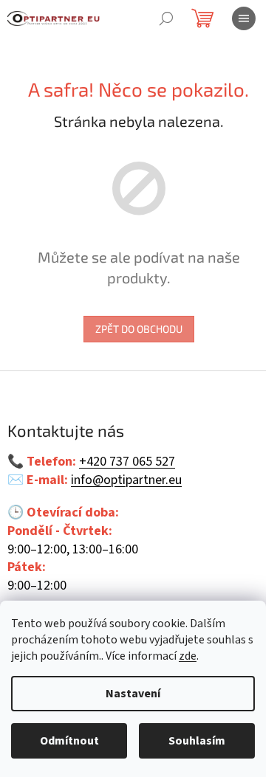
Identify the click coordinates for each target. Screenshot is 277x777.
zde (187, 656)
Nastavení (133, 694)
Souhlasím (196, 741)
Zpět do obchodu (138, 328)
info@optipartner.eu (126, 480)
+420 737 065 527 (127, 462)
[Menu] (244, 18)
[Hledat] (166, 18)
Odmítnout (69, 741)
